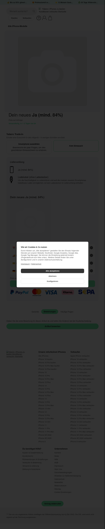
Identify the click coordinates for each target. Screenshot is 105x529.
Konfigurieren (52, 281)
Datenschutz (36, 264)
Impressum (25, 264)
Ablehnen (52, 276)
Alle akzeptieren (52, 271)
